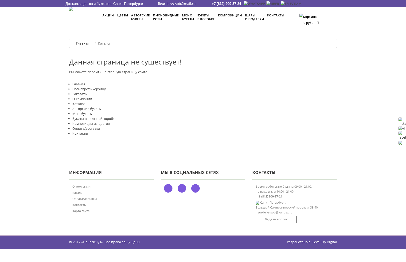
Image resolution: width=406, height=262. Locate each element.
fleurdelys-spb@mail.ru (176, 3)
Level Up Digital (324, 242)
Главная (82, 43)
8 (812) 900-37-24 (270, 196)
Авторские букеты (87, 108)
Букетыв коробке (206, 17)
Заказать (79, 94)
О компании (82, 99)
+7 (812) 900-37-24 (226, 4)
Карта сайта (81, 211)
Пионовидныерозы (166, 17)
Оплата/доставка (86, 128)
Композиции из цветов (91, 123)
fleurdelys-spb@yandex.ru (274, 212)
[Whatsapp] (254, 3)
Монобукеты (188, 17)
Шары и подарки (254, 17)
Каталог (78, 104)
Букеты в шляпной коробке (94, 118)
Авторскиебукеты (140, 17)
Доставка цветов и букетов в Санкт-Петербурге (104, 4)
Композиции (230, 15)
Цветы (122, 15)
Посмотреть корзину (89, 89)
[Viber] (272, 3)
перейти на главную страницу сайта (117, 72)
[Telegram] (290, 3)
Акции (108, 15)
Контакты (275, 15)
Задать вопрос (276, 219)
